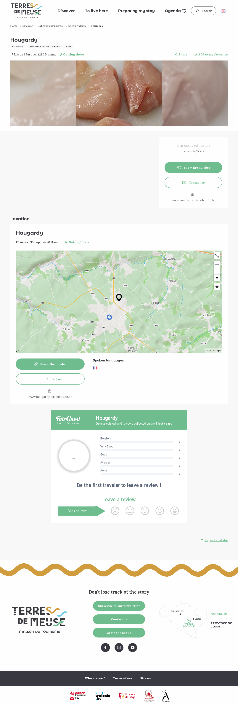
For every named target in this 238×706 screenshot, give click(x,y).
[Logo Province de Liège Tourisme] (127, 696)
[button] (203, 11)
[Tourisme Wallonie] (77, 696)
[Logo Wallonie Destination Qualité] (149, 696)
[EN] (225, 11)
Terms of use (122, 678)
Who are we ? (95, 678)
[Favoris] (184, 10)
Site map (146, 678)
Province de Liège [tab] (221, 624)
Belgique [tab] (219, 614)
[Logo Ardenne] (166, 696)
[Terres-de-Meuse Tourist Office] (26, 10)
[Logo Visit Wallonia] (102, 696)
